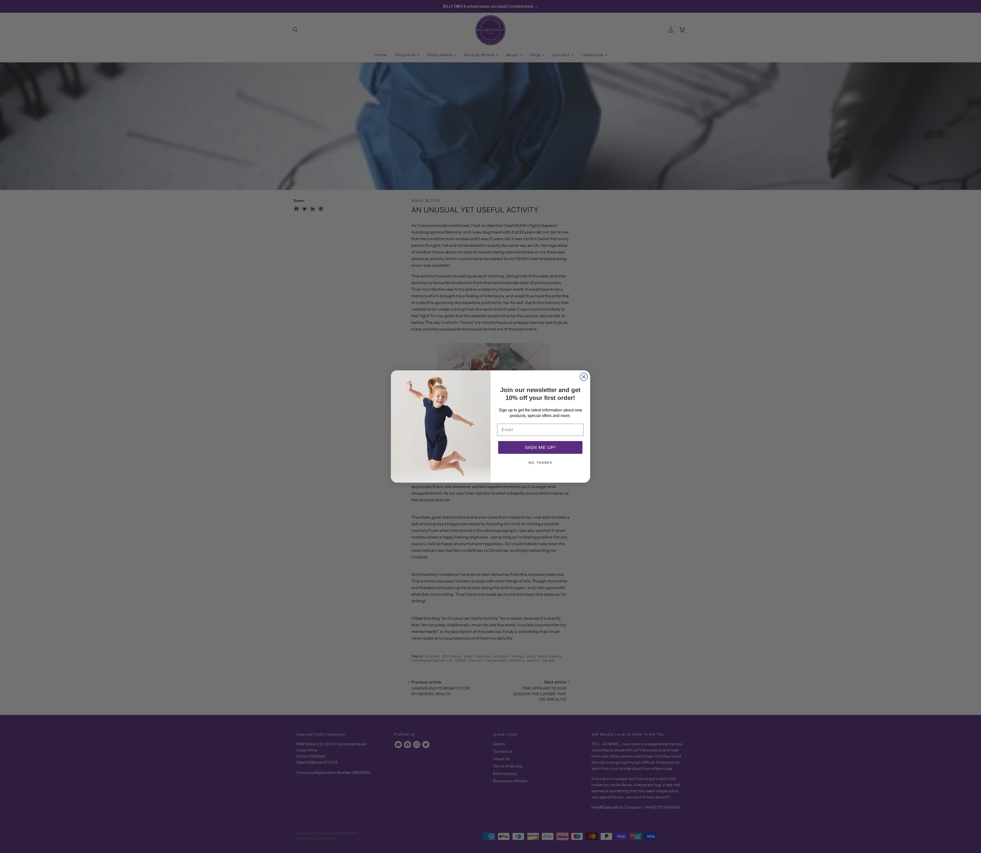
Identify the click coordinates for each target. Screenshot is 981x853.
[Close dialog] (584, 377)
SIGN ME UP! (540, 447)
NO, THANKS (540, 463)
